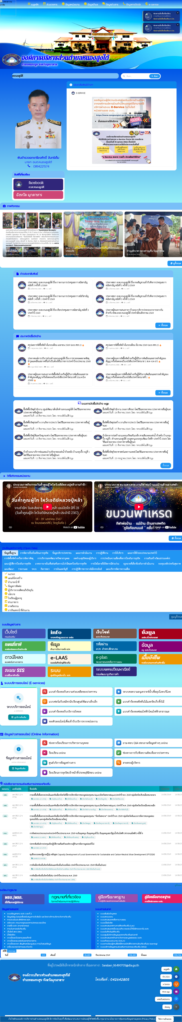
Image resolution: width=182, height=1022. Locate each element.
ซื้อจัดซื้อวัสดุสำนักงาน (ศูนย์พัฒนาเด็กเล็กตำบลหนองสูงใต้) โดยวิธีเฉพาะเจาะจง (57, 409)
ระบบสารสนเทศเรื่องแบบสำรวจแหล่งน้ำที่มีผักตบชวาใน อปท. (124, 928)
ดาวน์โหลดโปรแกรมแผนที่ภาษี (19, 937)
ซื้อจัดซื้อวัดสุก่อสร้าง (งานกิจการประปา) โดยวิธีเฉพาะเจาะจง (49, 422)
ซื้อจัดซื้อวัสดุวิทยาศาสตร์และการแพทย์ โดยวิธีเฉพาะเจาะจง (128, 451)
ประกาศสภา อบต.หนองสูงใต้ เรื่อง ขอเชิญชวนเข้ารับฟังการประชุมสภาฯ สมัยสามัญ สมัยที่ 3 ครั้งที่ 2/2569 (136, 284)
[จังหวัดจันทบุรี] (86, 799)
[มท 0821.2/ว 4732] (38, 823)
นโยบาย (9, 594)
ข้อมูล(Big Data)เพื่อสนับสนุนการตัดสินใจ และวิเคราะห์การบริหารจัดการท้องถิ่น (39, 916)
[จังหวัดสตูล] (85, 823)
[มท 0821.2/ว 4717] (38, 848)
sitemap (11, 950)
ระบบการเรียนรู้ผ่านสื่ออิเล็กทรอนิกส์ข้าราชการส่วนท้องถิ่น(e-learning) (128, 943)
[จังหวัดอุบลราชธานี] (102, 823)
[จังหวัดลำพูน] (37, 827)
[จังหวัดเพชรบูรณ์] (139, 823)
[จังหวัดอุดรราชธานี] (120, 823)
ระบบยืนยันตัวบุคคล (108, 913)
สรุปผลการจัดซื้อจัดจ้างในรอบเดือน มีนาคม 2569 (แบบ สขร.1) (133, 345)
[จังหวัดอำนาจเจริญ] (88, 809)
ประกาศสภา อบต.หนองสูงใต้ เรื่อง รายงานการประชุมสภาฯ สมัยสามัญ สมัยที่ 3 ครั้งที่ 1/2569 (58, 284)
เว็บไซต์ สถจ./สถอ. (14, 931)
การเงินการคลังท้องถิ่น (16, 928)
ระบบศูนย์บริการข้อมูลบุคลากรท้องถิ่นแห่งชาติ (118, 934)
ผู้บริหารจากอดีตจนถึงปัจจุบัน (18, 590)
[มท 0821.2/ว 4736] (38, 799)
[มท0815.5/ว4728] (38, 858)
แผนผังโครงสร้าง (13, 578)
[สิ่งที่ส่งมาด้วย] (71, 799)
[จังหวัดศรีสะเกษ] (117, 799)
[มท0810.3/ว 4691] (38, 837)
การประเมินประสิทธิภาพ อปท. (18, 919)
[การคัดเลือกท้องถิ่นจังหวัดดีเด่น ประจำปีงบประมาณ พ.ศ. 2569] (53, 879)
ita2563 (9, 574)
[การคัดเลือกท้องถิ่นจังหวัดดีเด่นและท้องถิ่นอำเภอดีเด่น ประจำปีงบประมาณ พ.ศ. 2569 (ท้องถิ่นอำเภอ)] (65, 869)
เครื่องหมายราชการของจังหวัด (19, 946)
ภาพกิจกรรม (11, 606)
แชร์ (50, 289)
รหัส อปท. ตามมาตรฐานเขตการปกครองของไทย (26, 922)
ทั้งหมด (163, 325)
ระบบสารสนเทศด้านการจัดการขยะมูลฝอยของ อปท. (121, 937)
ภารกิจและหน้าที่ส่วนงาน (17, 610)
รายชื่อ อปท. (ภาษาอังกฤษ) (18, 925)
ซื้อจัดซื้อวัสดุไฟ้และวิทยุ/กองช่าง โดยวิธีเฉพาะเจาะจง (45, 435)
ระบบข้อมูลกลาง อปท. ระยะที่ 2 (19, 913)
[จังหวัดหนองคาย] (106, 809)
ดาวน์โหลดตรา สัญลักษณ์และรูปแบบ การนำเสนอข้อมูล (29, 943)
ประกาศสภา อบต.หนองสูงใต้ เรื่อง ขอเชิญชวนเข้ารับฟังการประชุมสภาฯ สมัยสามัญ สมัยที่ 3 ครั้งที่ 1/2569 (136, 297)
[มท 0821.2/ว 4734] (38, 809)
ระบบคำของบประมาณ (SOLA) (112, 940)
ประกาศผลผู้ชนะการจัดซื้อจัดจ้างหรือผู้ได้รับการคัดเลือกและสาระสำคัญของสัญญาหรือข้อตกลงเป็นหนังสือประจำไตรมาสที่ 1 (137, 376)
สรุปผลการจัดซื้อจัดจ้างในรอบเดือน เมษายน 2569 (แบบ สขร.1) (56, 345)
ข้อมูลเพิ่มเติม (18, 768)
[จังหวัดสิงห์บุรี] (122, 809)
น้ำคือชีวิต (11, 934)
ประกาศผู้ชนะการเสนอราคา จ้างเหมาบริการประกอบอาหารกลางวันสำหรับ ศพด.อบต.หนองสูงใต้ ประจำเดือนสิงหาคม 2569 (134, 311)
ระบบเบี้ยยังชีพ (106, 922)
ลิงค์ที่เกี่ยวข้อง (22, 174)
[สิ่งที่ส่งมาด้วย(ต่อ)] (71, 837)
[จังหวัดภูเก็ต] (101, 799)
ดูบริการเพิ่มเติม (18, 717)
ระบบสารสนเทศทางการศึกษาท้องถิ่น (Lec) (117, 925)
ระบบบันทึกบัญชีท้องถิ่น (110, 931)
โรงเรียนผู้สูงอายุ (13, 598)
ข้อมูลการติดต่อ (12, 586)
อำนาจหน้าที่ (11, 582)
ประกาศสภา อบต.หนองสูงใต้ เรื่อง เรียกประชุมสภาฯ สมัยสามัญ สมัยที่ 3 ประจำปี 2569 (58, 311)
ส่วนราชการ (11, 602)
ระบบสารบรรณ (106, 916)
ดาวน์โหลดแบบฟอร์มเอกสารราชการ (21, 940)
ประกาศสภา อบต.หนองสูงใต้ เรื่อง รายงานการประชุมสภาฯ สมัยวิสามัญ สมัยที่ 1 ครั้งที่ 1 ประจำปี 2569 (58, 297)
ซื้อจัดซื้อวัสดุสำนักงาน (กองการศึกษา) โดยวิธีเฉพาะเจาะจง (127, 409)
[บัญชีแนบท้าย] (55, 799)
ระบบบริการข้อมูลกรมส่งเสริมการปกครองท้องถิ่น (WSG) (123, 946)
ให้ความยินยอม (164, 1019)
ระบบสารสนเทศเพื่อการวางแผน (113, 919)
